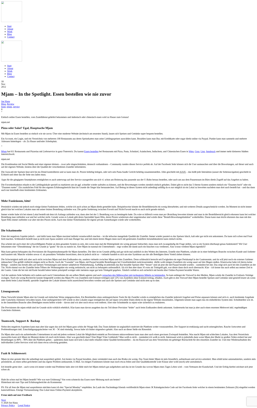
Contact (10, 37)
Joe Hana (5, 101)
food (3, 106)
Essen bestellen (91, 151)
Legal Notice (24, 405)
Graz (197, 151)
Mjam (4, 151)
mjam (9, 106)
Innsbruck (211, 151)
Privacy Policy (8, 405)
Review (10, 104)
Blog (9, 34)
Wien (191, 151)
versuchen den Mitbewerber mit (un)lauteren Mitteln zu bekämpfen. (134, 275)
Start (9, 26)
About (10, 29)
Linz (203, 151)
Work (9, 31)
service (16, 106)
